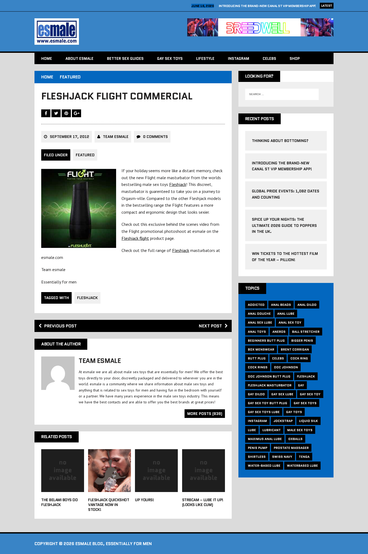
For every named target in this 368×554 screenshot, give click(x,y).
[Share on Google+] (76, 113)
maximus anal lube (265, 439)
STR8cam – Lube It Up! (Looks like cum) (202, 502)
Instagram (238, 58)
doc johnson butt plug (269, 376)
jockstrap (283, 420)
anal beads (281, 304)
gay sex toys (305, 403)
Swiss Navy (282, 456)
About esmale (79, 58)
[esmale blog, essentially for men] (107, 31)
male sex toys (300, 430)
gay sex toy (310, 394)
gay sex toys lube (264, 412)
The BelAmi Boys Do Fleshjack (59, 502)
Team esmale (116, 136)
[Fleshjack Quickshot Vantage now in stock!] (109, 488)
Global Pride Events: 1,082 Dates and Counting (276, 6)
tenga (304, 456)
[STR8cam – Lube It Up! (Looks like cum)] (203, 488)
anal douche (259, 313)
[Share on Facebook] (46, 113)
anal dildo (307, 304)
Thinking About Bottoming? (280, 140)
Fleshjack (177, 184)
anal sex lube (260, 322)
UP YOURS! (144, 500)
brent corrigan (295, 349)
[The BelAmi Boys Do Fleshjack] (62, 488)
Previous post (60, 326)
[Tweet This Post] (56, 113)
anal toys (257, 331)
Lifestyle (205, 58)
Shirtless (257, 456)
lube (252, 430)
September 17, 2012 (69, 136)
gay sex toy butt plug (267, 403)
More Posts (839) (204, 413)
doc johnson (286, 367)
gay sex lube (282, 394)
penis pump (257, 447)
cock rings (258, 367)
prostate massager (291, 447)
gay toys (294, 412)
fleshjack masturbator (269, 385)
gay (301, 385)
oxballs (295, 439)
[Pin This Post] (67, 113)
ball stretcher (306, 331)
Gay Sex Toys (170, 58)
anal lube (285, 313)
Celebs (269, 58)
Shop (295, 58)
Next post (210, 326)
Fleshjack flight (135, 238)
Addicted (256, 304)
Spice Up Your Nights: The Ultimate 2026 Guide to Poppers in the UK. (284, 225)
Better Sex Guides (125, 58)
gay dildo (256, 394)
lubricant (271, 430)
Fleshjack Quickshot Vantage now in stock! (108, 504)
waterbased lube (302, 465)
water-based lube (264, 465)
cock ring (299, 358)
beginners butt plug (266, 340)
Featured (85, 155)
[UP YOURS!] (156, 488)
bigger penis (302, 340)
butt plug (257, 358)
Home (46, 58)
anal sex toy (290, 322)
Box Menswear (261, 349)
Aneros (279, 331)
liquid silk (308, 420)
